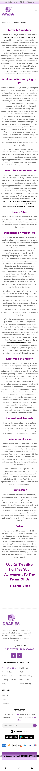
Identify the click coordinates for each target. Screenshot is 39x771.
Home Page (6, 22)
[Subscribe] (35, 725)
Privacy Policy (7, 672)
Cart (21, 672)
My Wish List (24, 680)
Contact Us (6, 703)
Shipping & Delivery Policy (9, 682)
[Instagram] (19, 655)
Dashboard (24, 668)
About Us (5, 695)
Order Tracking (25, 684)
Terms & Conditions (9, 668)
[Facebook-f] (13, 655)
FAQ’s (4, 699)
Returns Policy (7, 676)
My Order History (26, 676)
